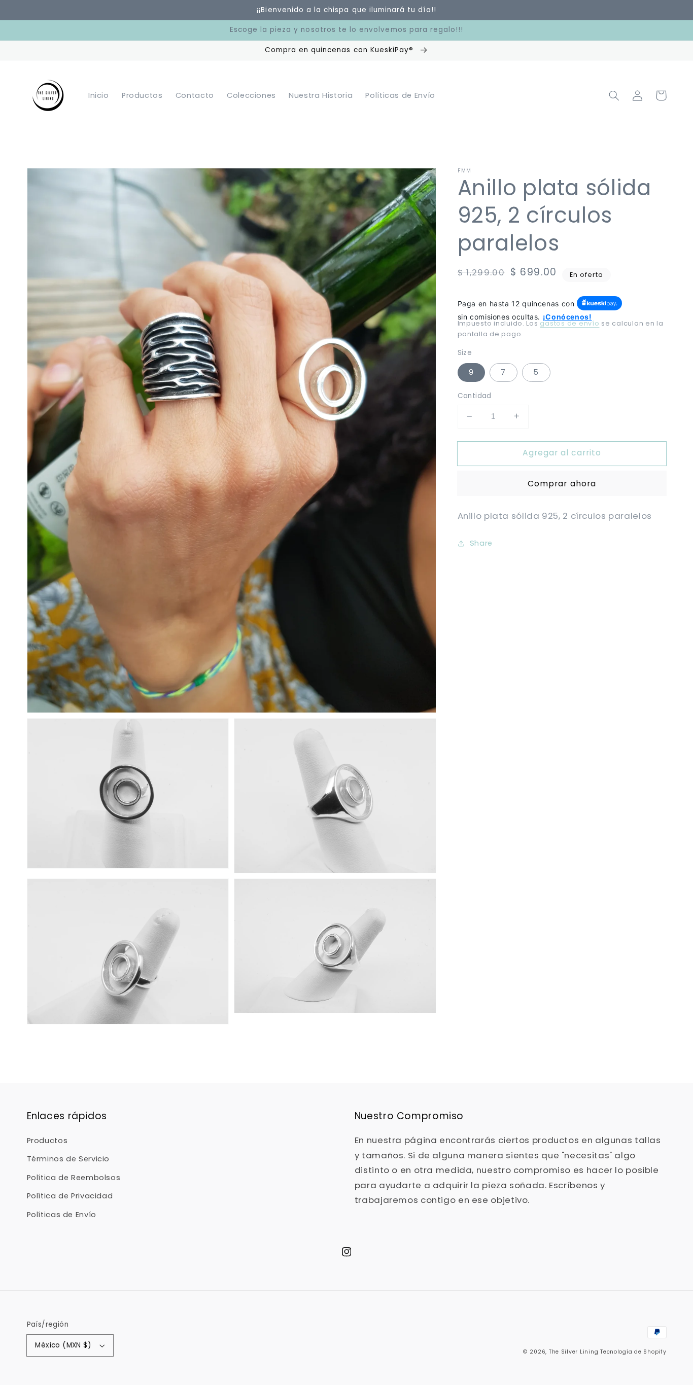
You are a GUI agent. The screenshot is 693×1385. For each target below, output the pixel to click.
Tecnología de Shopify (633, 1352)
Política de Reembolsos (74, 1178)
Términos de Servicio (68, 1159)
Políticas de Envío (61, 1215)
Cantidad (475, 396)
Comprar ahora (562, 483)
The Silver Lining (574, 1352)
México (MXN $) (63, 1345)
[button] (614, 95)
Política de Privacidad (70, 1196)
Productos (47, 1140)
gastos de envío (569, 323)
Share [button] (481, 543)
